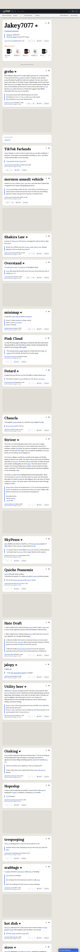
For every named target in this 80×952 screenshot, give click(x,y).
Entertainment (28, 15)
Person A (9, 35)
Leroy (7, 271)
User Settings (74, 15)
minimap (6, 328)
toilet (22, 844)
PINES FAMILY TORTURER (19, 165)
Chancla (6, 429)
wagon (22, 183)
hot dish (6, 937)
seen (42, 790)
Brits (11, 249)
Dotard (6, 382)
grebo (5, 103)
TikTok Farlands (8, 165)
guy (34, 459)
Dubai (28, 247)
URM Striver (12, 504)
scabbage (6, 888)
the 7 (12, 273)
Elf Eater (13, 277)
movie (28, 580)
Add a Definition (64, 15)
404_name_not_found (16, 555)
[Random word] (69, 11)
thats (14, 37)
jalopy (5, 676)
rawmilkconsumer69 (15, 800)
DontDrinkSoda (13, 776)
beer (9, 691)
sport (30, 634)
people (35, 758)
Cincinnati (20, 642)
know (19, 323)
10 (24, 712)
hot (17, 934)
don (22, 552)
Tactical (8, 189)
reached (9, 161)
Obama (13, 498)
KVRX (18, 197)
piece (26, 576)
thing (40, 847)
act (8, 844)
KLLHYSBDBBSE (14, 41)
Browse (15, 15)
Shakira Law (7, 253)
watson (10, 676)
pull (12, 673)
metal (18, 99)
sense (44, 375)
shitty (7, 669)
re (25, 345)
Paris (29, 550)
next (30, 844)
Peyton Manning (22, 649)
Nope (13, 710)
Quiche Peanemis (8, 583)
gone (16, 462)
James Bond (17, 673)
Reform (24, 241)
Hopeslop (6, 800)
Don (7, 876)
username (15, 31)
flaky (30, 872)
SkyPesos (6, 555)
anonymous (12, 382)
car (11, 669)
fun (32, 477)
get (20, 379)
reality (24, 347)
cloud (36, 353)
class (16, 448)
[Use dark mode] (76, 11)
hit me (13, 426)
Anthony (8, 487)
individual (12, 375)
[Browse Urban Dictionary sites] (7, 11)
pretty (21, 351)
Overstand (6, 277)
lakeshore (13, 715)
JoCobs (12, 888)
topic (15, 267)
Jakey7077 (6, 41)
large (45, 928)
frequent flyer (36, 544)
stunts (23, 673)
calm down (41, 379)
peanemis (20, 580)
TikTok (6, 153)
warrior (46, 189)
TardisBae (12, 429)
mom (9, 426)
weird (39, 155)
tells (16, 317)
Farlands (21, 161)
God (22, 97)
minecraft (8, 31)
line (36, 189)
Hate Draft (6, 654)
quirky (35, 576)
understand (9, 267)
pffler (12, 654)
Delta (6, 544)
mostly (13, 317)
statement (22, 267)
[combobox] (42, 11)
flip (40, 422)
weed (36, 770)
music (19, 78)
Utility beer (7, 715)
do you (16, 323)
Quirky (6, 574)
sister (32, 271)
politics (14, 481)
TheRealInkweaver (16, 853)
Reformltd (13, 253)
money (9, 353)
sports (31, 627)
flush (30, 847)
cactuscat (11, 103)
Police (6, 755)
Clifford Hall (12, 937)
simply (23, 934)
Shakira (36, 247)
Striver (6, 504)
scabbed (7, 872)
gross (38, 880)
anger (44, 627)
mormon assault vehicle (9, 197)
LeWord (12, 328)
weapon (15, 422)
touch (17, 347)
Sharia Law (15, 241)
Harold (9, 501)
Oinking (6, 776)
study (17, 477)
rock (46, 87)
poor (21, 546)
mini (26, 183)
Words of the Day (6, 15)
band (30, 97)
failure (29, 464)
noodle (13, 934)
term (10, 183)
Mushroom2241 (17, 583)
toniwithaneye (14, 356)
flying (32, 422)
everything (28, 317)
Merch (47, 41)
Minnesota (7, 928)
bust (46, 760)
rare (33, 793)
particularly (21, 872)
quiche (15, 580)
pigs (42, 770)
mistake (8, 243)
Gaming (37, 15)
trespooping (7, 853)
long (22, 375)
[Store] (72, 11)
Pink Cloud (6, 356)
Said (42, 155)
